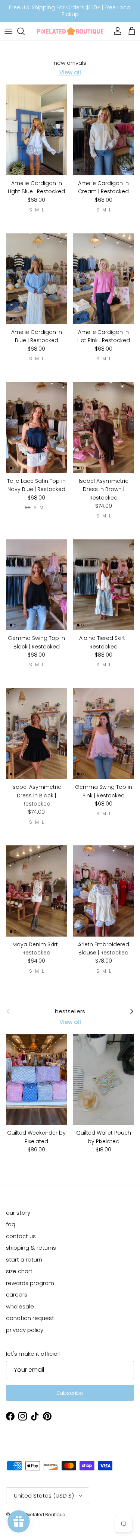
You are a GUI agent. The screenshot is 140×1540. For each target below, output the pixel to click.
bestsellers (70, 1011)
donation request (30, 1318)
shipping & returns (31, 1248)
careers (16, 1294)
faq (10, 1224)
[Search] (24, 31)
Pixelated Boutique (44, 1514)
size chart (19, 1271)
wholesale (20, 1306)
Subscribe (70, 1393)
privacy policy (24, 1330)
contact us (21, 1236)
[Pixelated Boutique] (70, 31)
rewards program (30, 1283)
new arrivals (70, 63)
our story (18, 1213)
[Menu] (8, 31)
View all (70, 72)
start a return (24, 1259)
